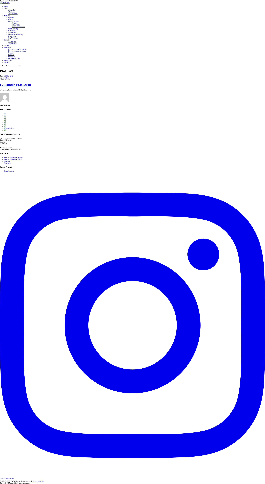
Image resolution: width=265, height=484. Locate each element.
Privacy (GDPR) (38, 481)
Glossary (11, 53)
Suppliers (11, 55)
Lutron (14, 23)
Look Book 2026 (14, 58)
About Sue (11, 10)
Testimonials (12, 43)
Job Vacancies (12, 14)
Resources (7, 47)
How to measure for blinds (17, 51)
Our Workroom (13, 38)
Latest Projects (9, 171)
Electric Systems (13, 21)
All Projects (12, 42)
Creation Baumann (18, 27)
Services (7, 15)
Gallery (6, 45)
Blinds (10, 19)
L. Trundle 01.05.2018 (15, 85)
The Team (11, 12)
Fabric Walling (13, 29)
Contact (6, 62)
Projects (6, 40)
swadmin (6, 78)
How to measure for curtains (17, 49)
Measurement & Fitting (15, 34)
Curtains (11, 17)
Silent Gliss (16, 25)
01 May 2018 (8, 76)
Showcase (11, 57)
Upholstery (12, 30)
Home (6, 6)
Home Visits (12, 36)
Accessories (12, 32)
